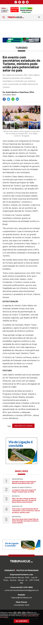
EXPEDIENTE (9, 570)
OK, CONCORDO (21, 621)
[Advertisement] (21, 29)
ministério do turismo (23, 426)
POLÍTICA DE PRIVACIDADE (27, 570)
